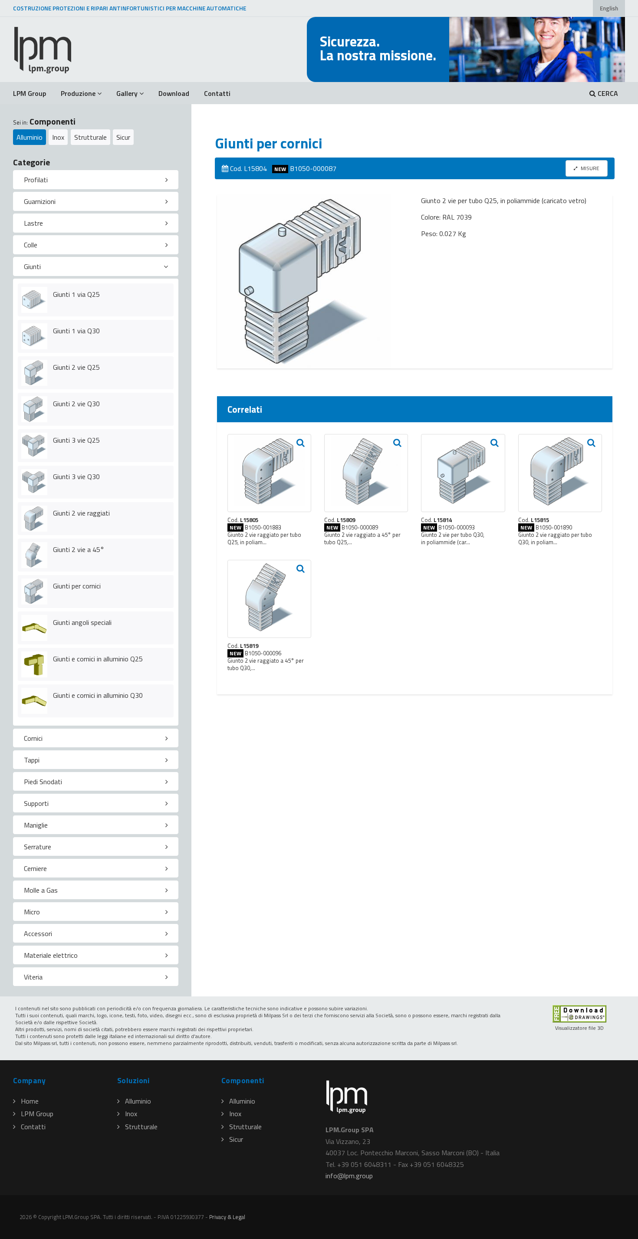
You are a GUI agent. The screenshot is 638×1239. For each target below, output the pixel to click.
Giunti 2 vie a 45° (78, 549)
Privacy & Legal (227, 1217)
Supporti (36, 803)
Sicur (123, 137)
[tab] (95, 179)
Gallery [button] (127, 93)
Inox (58, 137)
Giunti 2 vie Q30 (76, 403)
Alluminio (29, 137)
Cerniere (35, 868)
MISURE (589, 168)
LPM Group (29, 93)
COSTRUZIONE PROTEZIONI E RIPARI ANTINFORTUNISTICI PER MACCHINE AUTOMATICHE (129, 8)
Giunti (32, 266)
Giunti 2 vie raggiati (81, 513)
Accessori (38, 933)
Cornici (33, 738)
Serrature (37, 846)
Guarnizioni (40, 201)
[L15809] (366, 473)
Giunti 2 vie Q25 (76, 367)
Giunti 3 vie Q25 (76, 440)
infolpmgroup (349, 1175)
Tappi (31, 760)
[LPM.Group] (43, 49)
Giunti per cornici (77, 586)
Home (30, 1101)
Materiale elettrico (51, 955)
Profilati (36, 179)
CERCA (607, 93)
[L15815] (560, 473)
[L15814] (463, 473)
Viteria (33, 977)
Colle (30, 245)
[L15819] (269, 599)
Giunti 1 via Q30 (76, 330)
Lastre (33, 223)
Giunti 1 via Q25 (76, 294)
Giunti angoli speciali (82, 622)
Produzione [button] (78, 93)
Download (173, 93)
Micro (32, 912)
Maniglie (36, 825)
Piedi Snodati (43, 781)
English (609, 8)
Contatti (217, 93)
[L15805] (269, 473)
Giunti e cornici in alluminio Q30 (98, 695)
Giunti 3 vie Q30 (76, 476)
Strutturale (90, 137)
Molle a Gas (41, 890)
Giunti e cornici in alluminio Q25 (98, 659)
